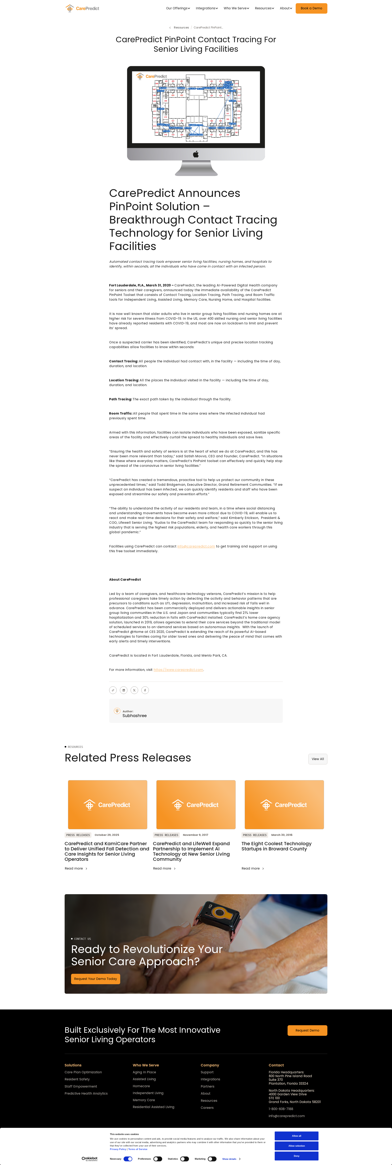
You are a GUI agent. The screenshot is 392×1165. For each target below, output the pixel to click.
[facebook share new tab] (145, 690)
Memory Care (144, 1100)
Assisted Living (144, 1079)
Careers (207, 1108)
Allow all (296, 1136)
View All (318, 759)
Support (207, 1072)
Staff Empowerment (81, 1087)
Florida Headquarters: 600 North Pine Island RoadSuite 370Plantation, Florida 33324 (290, 1078)
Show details (229, 1159)
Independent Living (148, 1093)
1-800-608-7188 (281, 1109)
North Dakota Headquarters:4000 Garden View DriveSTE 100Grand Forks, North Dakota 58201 (295, 1096)
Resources (209, 1101)
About (205, 1094)
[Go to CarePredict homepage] (83, 8)
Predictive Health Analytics (86, 1094)
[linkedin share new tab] (123, 690)
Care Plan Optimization (83, 1072)
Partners (207, 1087)
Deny (296, 1156)
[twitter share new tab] (134, 690)
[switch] (157, 1158)
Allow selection (296, 1146)
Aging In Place (144, 1072)
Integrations (210, 1079)
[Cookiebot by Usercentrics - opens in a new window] (89, 1159)
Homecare (141, 1086)
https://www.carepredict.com (178, 669)
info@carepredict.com (196, 546)
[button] (179, 8)
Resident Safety (77, 1079)
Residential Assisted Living (153, 1107)
